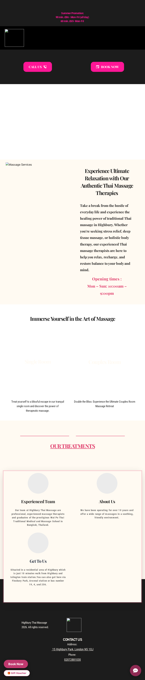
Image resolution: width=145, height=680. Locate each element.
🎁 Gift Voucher (16, 673)
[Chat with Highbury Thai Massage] (135, 670)
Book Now (15, 664)
